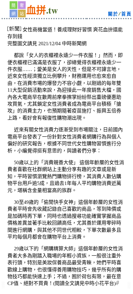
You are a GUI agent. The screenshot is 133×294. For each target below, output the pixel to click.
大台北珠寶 (3, 287)
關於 (113, 14)
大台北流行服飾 (129, 287)
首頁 (126, 14)
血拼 (36, 11)
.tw (52, 10)
